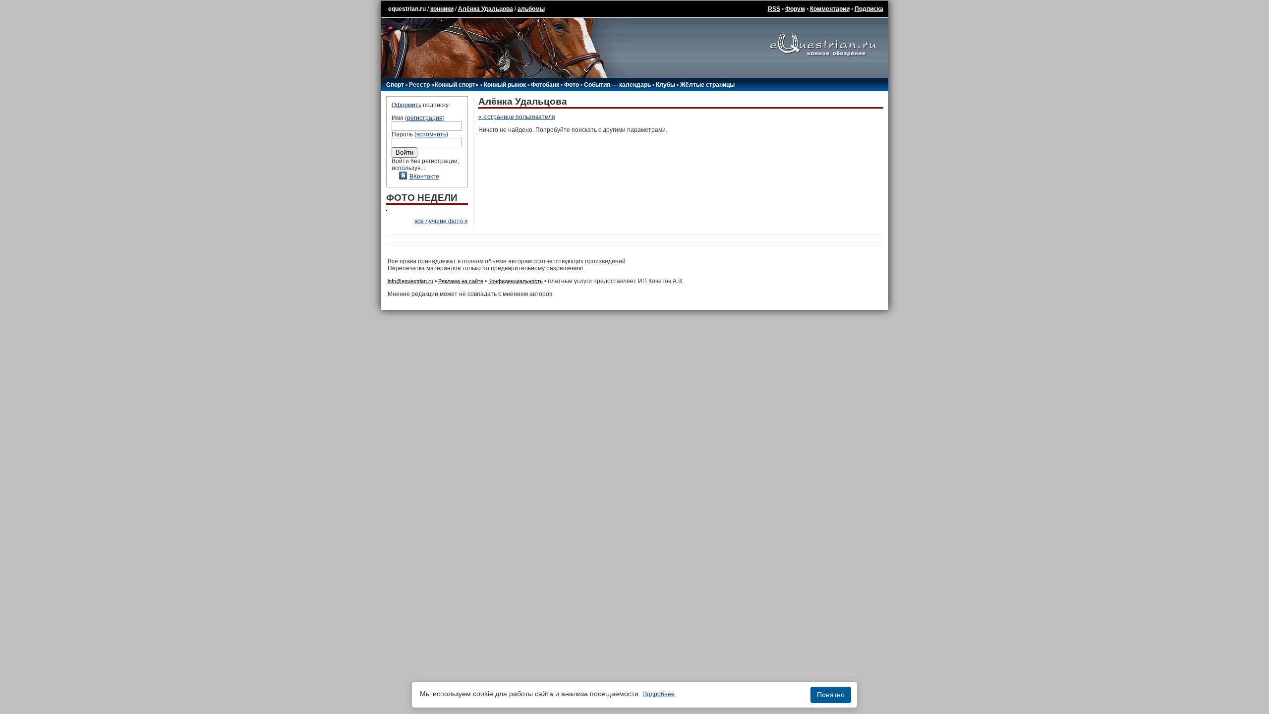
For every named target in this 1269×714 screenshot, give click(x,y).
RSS (774, 8)
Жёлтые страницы (707, 84)
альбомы (531, 8)
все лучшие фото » (441, 221)
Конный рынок (505, 84)
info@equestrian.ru (410, 281)
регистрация (425, 118)
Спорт (395, 84)
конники (442, 8)
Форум (795, 8)
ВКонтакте (424, 176)
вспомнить (431, 134)
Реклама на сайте (460, 281)
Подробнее (658, 694)
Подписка (869, 8)
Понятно (831, 695)
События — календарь (617, 84)
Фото (571, 84)
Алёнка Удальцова (485, 8)
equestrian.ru (407, 8)
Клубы (665, 84)
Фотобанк (545, 84)
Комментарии (830, 8)
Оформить (406, 105)
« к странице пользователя (516, 117)
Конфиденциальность (515, 281)
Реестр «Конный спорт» (444, 84)
